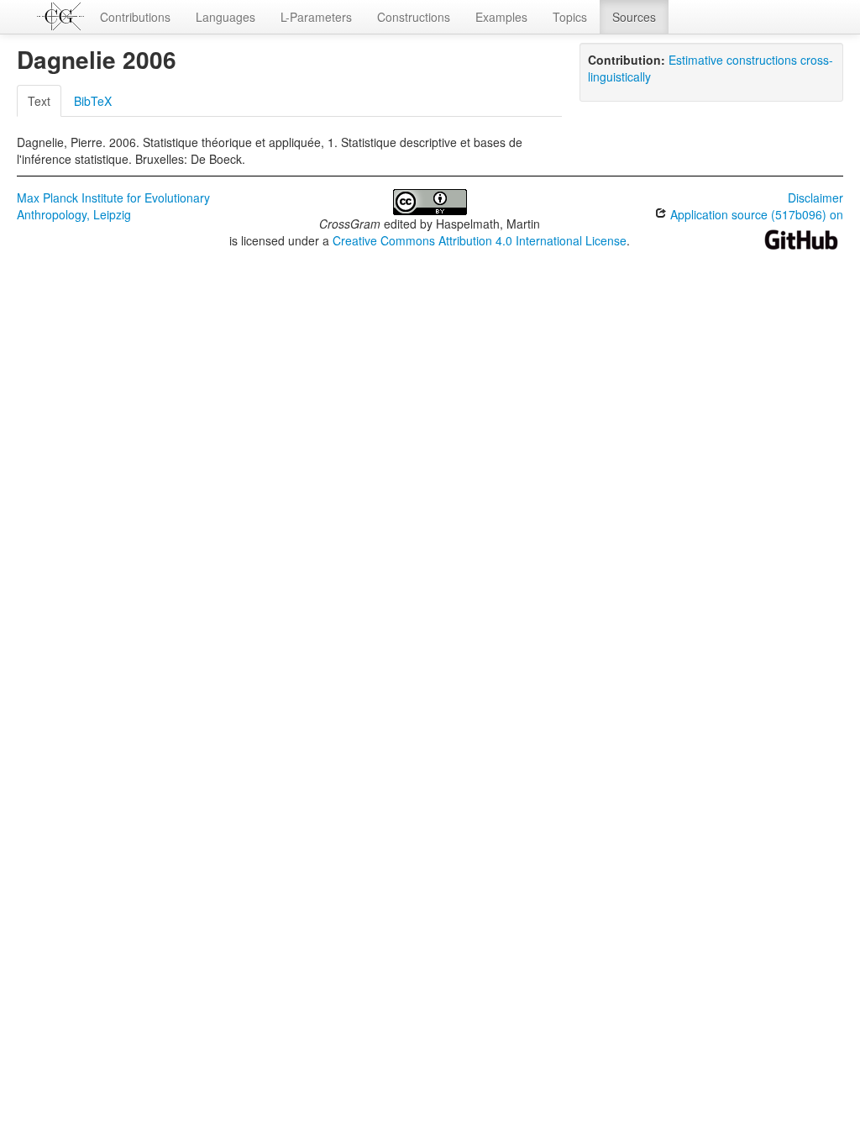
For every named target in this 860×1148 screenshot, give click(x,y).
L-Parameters (316, 16)
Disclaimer (815, 197)
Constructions (413, 16)
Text (39, 100)
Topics (570, 16)
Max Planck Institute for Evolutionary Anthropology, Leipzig (113, 206)
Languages (225, 16)
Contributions (135, 16)
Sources (634, 16)
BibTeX (93, 100)
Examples (501, 16)
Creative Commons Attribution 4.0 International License (480, 240)
